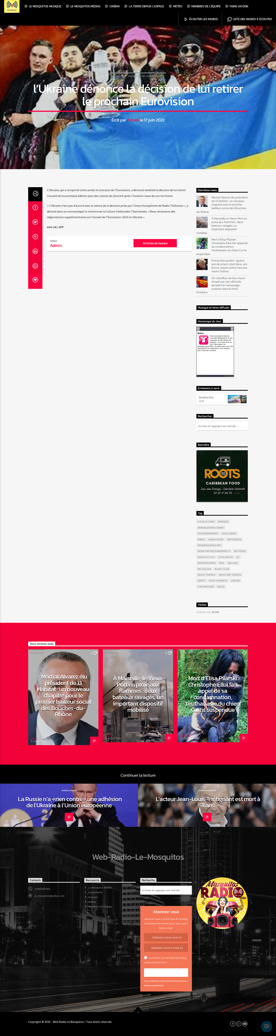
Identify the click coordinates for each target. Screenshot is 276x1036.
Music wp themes (230, 574)
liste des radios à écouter (252, 19)
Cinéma (114, 6)
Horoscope (229, 376)
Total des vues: (204, 612)
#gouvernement (208, 533)
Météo (177, 6)
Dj (238, 557)
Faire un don (239, 6)
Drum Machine (207, 563)
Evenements (95, 892)
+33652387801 (42, 889)
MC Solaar (204, 569)
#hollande (229, 533)
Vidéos (92, 902)
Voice (221, 586)
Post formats (218, 580)
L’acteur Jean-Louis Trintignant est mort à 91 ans (208, 802)
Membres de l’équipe (206, 6)
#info (201, 539)
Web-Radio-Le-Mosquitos (138, 856)
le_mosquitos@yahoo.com (50, 896)
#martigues (216, 539)
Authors (240, 551)
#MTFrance (234, 539)
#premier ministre (209, 545)
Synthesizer (206, 586)
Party (201, 580)
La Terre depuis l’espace (146, 6)
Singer (235, 580)
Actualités (118, 76)
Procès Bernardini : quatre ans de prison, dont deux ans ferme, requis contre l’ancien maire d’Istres (229, 266)
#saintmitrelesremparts (214, 551)
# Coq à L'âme (206, 521)
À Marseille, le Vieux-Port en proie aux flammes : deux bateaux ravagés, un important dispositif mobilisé (221, 226)
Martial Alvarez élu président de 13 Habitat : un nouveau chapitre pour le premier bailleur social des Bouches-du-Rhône (222, 205)
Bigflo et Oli (206, 557)
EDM (221, 563)
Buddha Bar (206, 397)
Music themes (207, 574)
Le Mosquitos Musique (45, 6)
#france (223, 521)
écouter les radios (203, 19)
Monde (160, 76)
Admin (133, 120)
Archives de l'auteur (155, 243)
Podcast (93, 897)
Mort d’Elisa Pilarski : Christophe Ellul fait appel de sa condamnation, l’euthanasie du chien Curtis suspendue (222, 247)
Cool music (225, 557)
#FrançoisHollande (211, 527)
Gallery (233, 563)
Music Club (222, 569)
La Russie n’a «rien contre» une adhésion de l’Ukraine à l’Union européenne (70, 802)
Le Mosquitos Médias (85, 6)
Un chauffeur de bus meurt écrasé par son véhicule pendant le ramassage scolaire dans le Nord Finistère (220, 285)
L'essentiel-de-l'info (140, 76)
